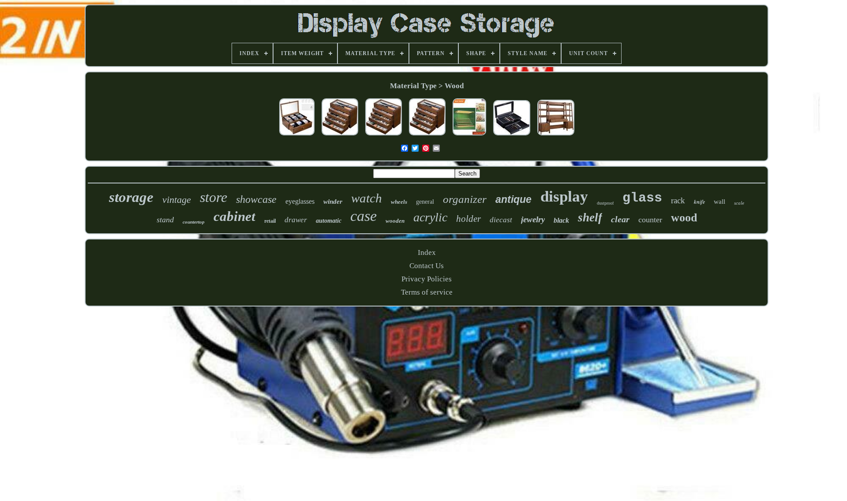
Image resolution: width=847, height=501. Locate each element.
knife (699, 202)
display (564, 196)
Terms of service (427, 292)
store (213, 197)
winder (332, 201)
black (561, 220)
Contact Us (426, 266)
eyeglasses (300, 201)
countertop (194, 221)
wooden (395, 220)
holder (468, 218)
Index (427, 252)
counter (650, 219)
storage (131, 197)
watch (366, 198)
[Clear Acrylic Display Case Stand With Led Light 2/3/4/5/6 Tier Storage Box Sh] (469, 135)
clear (620, 219)
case (363, 216)
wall (719, 201)
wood (684, 217)
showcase (256, 199)
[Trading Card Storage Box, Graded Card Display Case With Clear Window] (297, 135)
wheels (399, 201)
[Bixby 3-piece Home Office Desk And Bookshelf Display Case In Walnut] (556, 135)
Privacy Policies (426, 279)
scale (739, 203)
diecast (501, 220)
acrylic (430, 217)
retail (270, 221)
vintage (176, 199)
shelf (590, 217)
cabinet (234, 216)
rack (678, 200)
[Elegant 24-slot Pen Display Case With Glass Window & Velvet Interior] (512, 135)
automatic (328, 220)
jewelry (533, 219)
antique (513, 199)
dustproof (605, 203)
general (425, 201)
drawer (296, 220)
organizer (465, 199)
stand (165, 219)
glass (642, 198)
